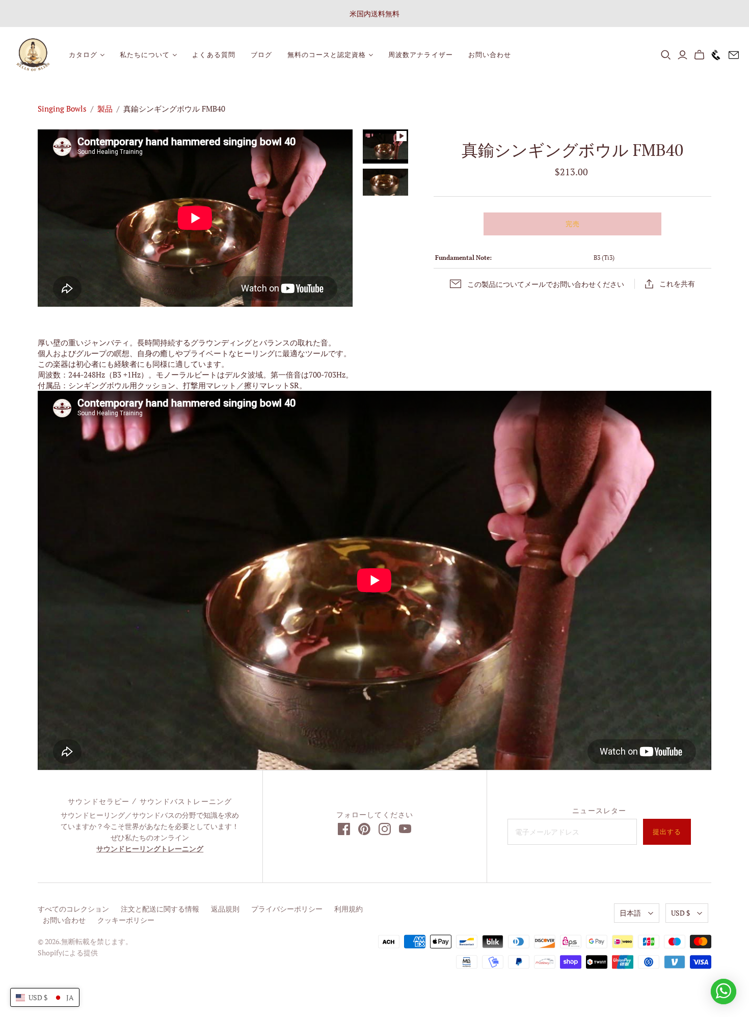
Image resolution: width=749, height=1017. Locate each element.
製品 (105, 108)
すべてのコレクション (73, 909)
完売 (573, 224)
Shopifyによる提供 (68, 952)
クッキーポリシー (125, 920)
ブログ (261, 55)
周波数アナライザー (420, 55)
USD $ (680, 913)
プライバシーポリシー (287, 909)
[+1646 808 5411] (714, 55)
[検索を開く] (666, 55)
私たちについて (145, 55)
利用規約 (348, 909)
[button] (45, 997)
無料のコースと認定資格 (326, 55)
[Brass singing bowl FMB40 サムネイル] (385, 146)
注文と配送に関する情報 (160, 909)
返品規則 (225, 909)
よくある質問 (213, 55)
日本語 (630, 913)
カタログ (83, 55)
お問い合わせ (489, 55)
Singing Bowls (62, 108)
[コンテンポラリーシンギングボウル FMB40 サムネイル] (385, 182)
